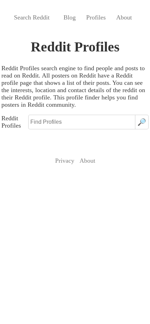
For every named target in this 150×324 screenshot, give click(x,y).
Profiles (96, 17)
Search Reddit (32, 17)
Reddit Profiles (11, 122)
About (124, 17)
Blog (69, 17)
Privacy (64, 160)
